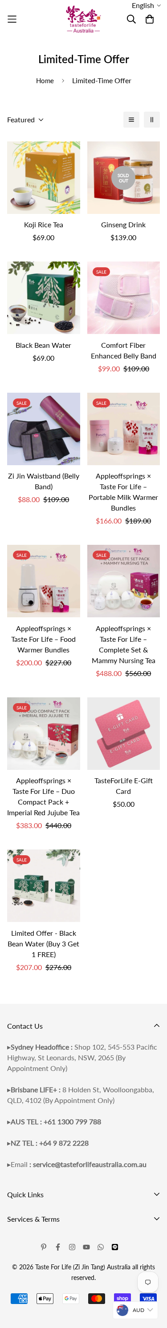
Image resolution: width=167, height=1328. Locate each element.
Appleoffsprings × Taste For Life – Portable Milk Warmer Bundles (123, 491)
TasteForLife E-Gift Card (123, 785)
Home (45, 80)
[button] (146, 5)
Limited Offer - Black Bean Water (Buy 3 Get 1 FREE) (43, 943)
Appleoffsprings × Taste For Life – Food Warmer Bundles (43, 639)
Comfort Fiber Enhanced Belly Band (123, 350)
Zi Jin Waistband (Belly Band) (43, 481)
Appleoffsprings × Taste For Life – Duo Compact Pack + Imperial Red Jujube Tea (43, 796)
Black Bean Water (43, 345)
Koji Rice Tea (43, 224)
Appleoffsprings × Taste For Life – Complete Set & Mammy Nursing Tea (123, 644)
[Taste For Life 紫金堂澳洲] (84, 19)
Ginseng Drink (123, 224)
